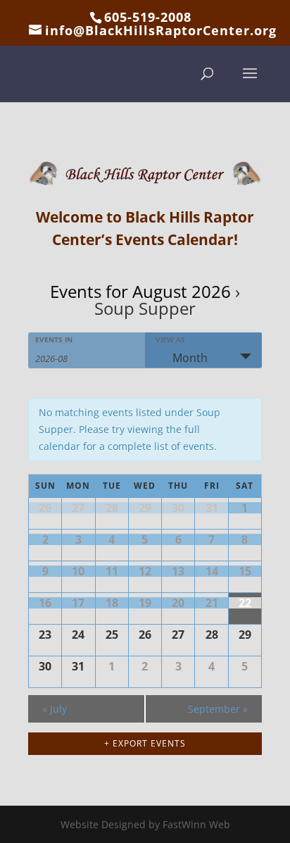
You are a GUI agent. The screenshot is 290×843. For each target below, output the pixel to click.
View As (170, 339)
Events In (53, 339)
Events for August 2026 (140, 291)
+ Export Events (145, 743)
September (218, 709)
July (54, 709)
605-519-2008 (147, 16)
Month (190, 358)
